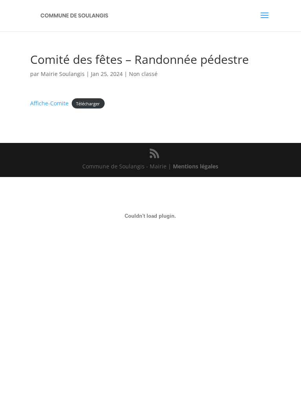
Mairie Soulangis (63, 74)
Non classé (143, 74)
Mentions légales (195, 166)
